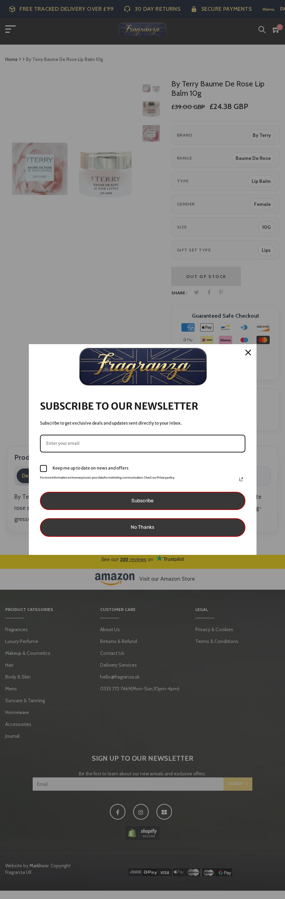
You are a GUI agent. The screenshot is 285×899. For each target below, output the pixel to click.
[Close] (248, 352)
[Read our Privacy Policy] (241, 479)
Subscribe (142, 501)
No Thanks (142, 527)
